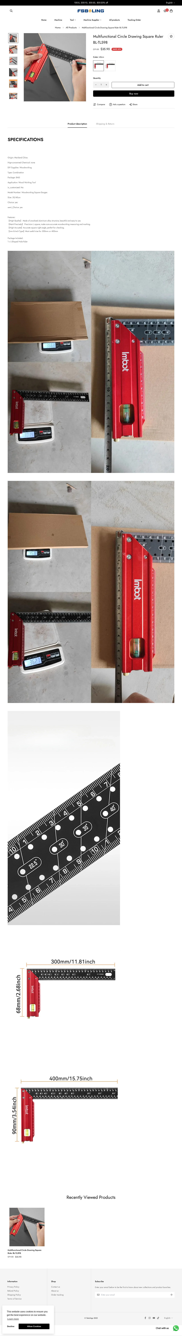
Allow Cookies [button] (34, 1326)
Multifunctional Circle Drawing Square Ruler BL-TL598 (24, 1252)
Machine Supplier (91, 19)
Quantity (97, 78)
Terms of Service (14, 1298)
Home (43, 19)
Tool (72, 19)
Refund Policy (13, 1290)
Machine (58, 19)
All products (114, 19)
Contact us (55, 1286)
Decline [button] (10, 1326)
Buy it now (133, 93)
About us (55, 1290)
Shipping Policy (14, 1294)
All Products (71, 27)
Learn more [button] (13, 1319)
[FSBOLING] (91, 11)
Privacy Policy (13, 1286)
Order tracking (57, 1294)
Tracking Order (134, 19)
